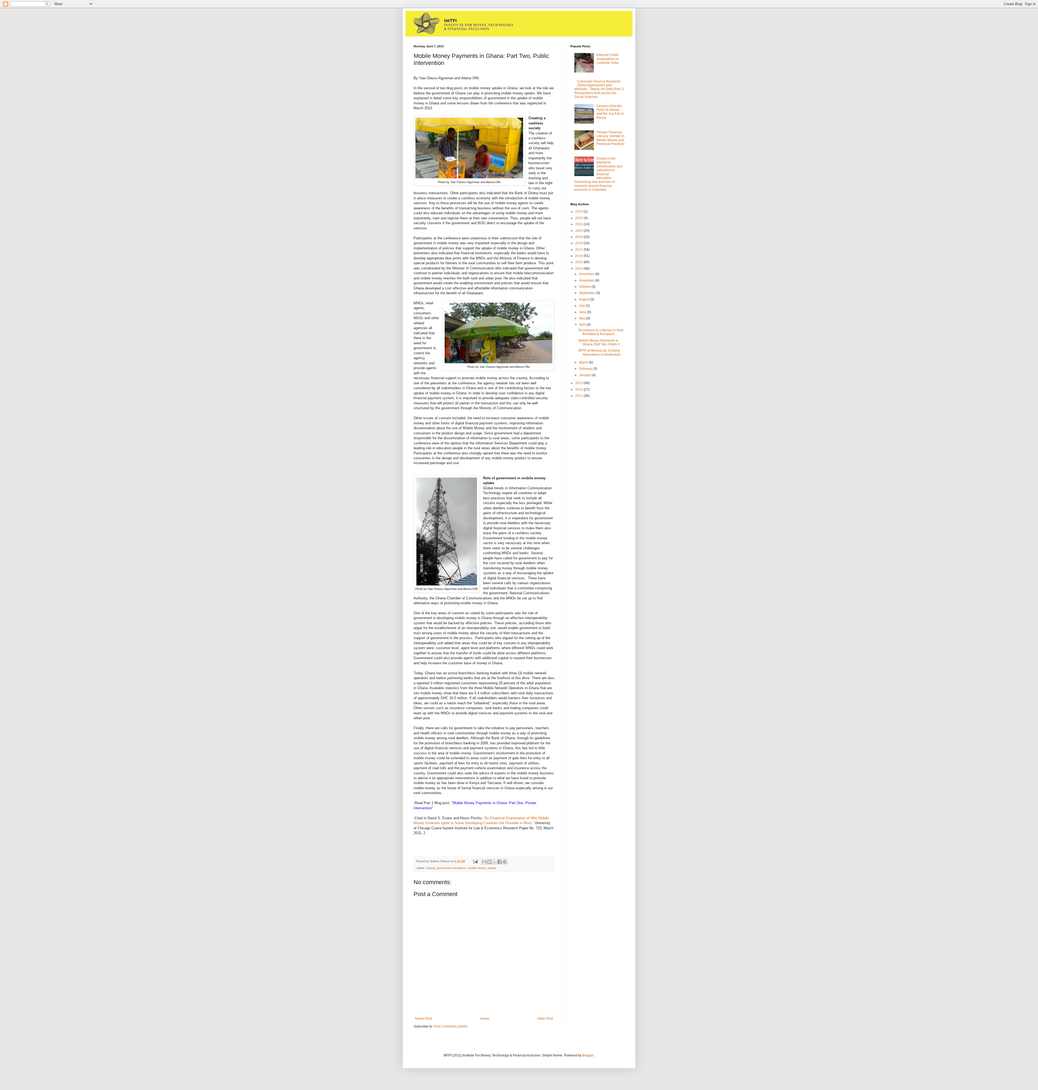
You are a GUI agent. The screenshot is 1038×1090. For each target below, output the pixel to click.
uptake (491, 868)
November (587, 280)
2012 (579, 389)
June (583, 312)
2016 (579, 256)
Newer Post (423, 1018)
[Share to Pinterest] (504, 861)
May (582, 318)
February (586, 369)
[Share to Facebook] (499, 861)
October (585, 287)
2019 (579, 237)
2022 (579, 218)
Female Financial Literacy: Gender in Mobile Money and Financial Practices (610, 138)
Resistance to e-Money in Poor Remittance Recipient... (601, 332)
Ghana (430, 868)
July (582, 306)
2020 (579, 231)
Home (484, 1018)
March (584, 362)
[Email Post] (475, 861)
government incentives (451, 868)
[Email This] (484, 861)
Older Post (545, 1018)
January (585, 375)
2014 (579, 268)
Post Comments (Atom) (450, 1026)
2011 (579, 396)
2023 (579, 211)
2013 (579, 383)
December (587, 274)
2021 (579, 224)
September (587, 293)
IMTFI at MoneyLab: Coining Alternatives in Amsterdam (599, 352)
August (584, 299)
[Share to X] (494, 861)
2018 (579, 243)
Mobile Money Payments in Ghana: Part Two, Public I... (600, 342)
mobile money (477, 868)
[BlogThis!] (489, 861)
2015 (579, 262)
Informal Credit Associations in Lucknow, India (608, 59)
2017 (579, 250)
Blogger (588, 1055)
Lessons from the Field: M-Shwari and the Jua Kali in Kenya (610, 112)
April (583, 324)
